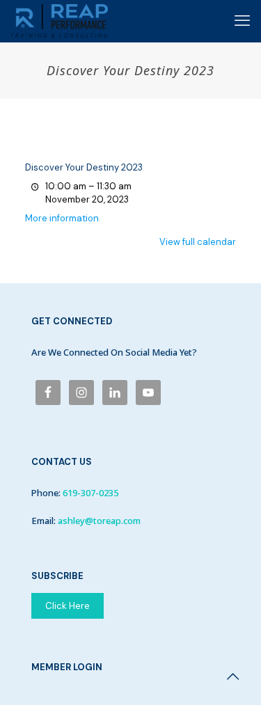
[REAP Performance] (59, 20)
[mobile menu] (242, 21)
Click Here (67, 606)
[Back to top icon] (232, 676)
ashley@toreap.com (99, 520)
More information (62, 218)
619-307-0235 (90, 492)
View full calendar (197, 242)
